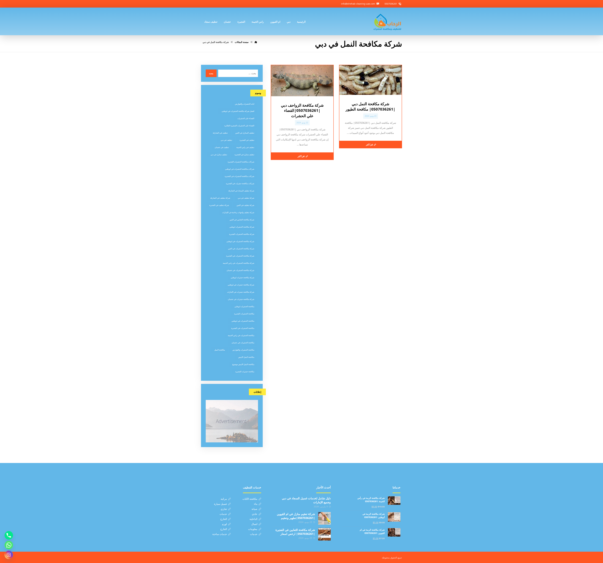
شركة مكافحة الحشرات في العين (241, 248)
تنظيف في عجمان (222, 147)
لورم (224, 524)
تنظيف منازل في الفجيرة (244, 154)
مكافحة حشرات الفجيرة (244, 371)
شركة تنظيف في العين (245, 205)
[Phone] (9, 535)
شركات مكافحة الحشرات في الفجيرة (239, 176)
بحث (211, 73)
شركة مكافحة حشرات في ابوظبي (241, 284)
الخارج (223, 519)
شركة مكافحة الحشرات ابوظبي (241, 227)
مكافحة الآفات (249, 499)
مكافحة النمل (219, 349)
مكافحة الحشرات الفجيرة (244, 313)
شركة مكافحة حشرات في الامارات (240, 292)
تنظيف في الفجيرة (247, 140)
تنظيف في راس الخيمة (245, 147)
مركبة (224, 499)
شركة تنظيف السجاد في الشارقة (241, 190)
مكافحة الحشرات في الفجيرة (242, 328)
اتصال (254, 524)
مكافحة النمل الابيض (246, 357)
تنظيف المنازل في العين (244, 132)
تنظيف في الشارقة (220, 132)
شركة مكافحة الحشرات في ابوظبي (240, 241)
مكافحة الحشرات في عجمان (243, 342)
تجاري (224, 509)
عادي (254, 514)
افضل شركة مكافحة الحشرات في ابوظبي (238, 111)
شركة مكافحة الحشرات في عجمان (240, 270)
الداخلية (253, 519)
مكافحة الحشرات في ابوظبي (242, 321)
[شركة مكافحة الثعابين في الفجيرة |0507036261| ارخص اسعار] (324, 534)
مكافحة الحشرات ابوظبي (244, 306)
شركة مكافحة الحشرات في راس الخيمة (238, 263)
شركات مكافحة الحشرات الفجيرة (241, 161)
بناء (255, 504)
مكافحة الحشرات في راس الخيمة (241, 335)
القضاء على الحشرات (245, 118)
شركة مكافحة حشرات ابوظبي (242, 277)
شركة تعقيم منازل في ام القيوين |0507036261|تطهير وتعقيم (296, 516)
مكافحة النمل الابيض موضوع (243, 364)
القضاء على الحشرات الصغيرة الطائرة (239, 125)
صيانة (254, 509)
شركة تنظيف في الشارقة (220, 198)
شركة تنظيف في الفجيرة (219, 205)
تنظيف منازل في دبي (219, 154)
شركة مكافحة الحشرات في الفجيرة (240, 255)
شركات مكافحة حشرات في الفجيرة (240, 183)
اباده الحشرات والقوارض (244, 104)
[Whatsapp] (9, 545)
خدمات (223, 514)
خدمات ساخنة (219, 534)
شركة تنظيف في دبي (246, 198)
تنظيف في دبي (226, 140)
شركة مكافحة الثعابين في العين (242, 219)
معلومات (252, 529)
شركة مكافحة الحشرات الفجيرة (241, 234)
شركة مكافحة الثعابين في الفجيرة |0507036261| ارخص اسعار (295, 532)
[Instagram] (9, 555)
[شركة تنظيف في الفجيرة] (387, 21)
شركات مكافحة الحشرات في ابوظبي (239, 169)
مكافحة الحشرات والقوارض (243, 349)
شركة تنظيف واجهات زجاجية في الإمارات (238, 212)
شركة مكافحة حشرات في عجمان (241, 299)
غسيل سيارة (220, 504)
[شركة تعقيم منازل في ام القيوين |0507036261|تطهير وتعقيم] (324, 518)
